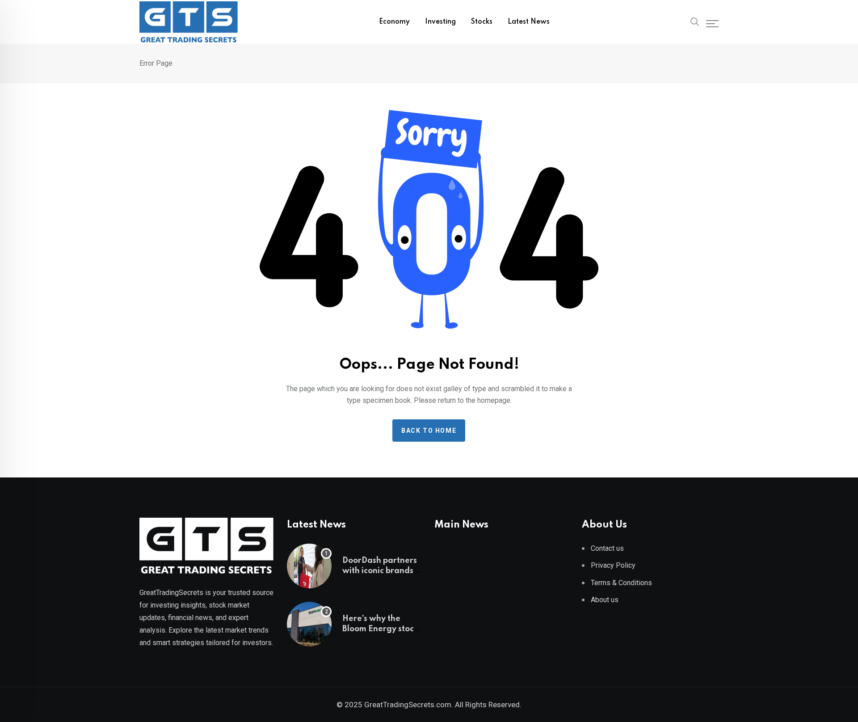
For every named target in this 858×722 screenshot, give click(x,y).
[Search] (694, 21)
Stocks (481, 21)
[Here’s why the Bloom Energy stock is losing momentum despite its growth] (309, 624)
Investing (440, 21)
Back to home (428, 430)
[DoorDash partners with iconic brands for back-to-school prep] (309, 566)
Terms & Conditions (621, 582)
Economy (394, 21)
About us (604, 599)
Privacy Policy (613, 565)
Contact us (607, 548)
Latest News (529, 21)
